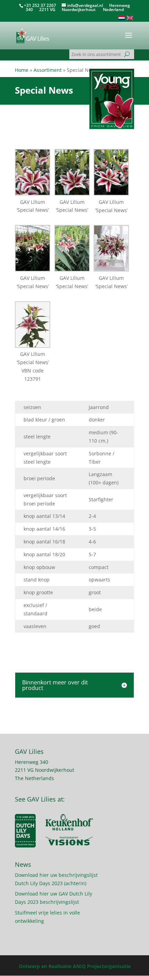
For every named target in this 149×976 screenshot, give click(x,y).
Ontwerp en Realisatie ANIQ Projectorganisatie (75, 966)
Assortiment (48, 70)
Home (21, 70)
